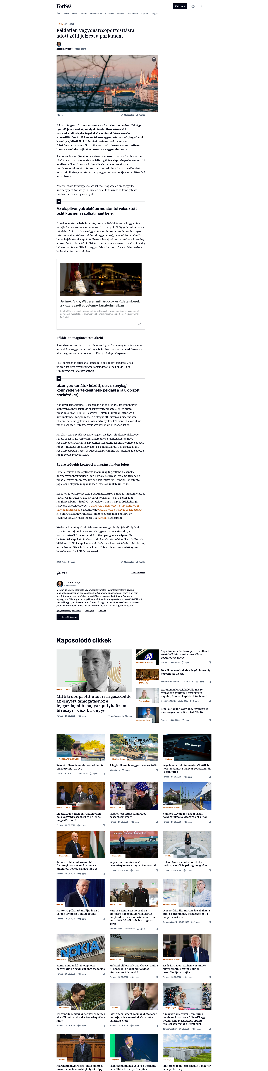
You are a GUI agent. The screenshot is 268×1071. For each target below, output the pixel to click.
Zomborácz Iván (170, 1029)
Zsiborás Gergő (170, 922)
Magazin (155, 14)
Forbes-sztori (96, 14)
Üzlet (59, 14)
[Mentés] (210, 662)
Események (133, 14)
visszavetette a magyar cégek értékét (119, 509)
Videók (84, 14)
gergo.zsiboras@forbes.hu (69, 611)
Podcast (120, 14)
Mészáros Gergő (168, 701)
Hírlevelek (109, 14)
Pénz (66, 14)
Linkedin (102, 611)
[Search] (201, 6)
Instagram (89, 611)
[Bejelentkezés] (193, 6)
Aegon (102, 517)
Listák (74, 14)
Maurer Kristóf (116, 929)
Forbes (60, 716)
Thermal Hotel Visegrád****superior (66, 773)
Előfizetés (180, 6)
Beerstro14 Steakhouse (171, 682)
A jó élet (144, 14)
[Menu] (208, 6)
